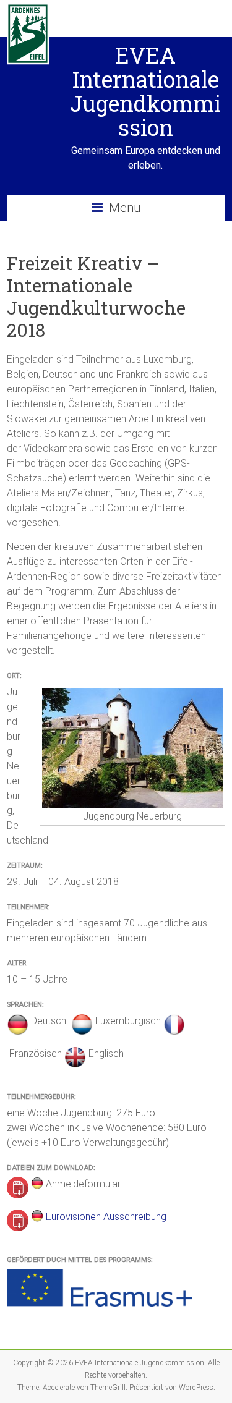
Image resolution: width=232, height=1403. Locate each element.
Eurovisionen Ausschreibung (106, 1217)
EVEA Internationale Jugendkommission (145, 91)
